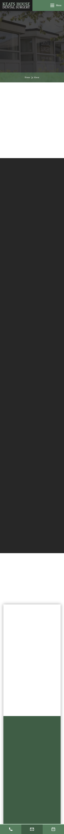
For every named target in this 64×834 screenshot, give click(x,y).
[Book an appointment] (53, 829)
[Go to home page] (16, 5)
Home (27, 77)
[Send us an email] (32, 829)
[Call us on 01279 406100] (10, 829)
